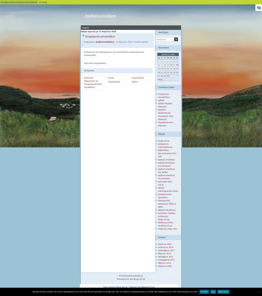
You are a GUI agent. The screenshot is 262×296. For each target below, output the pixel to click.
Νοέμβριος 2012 (165, 256)
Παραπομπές (114, 81)
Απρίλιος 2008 (164, 266)
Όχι (213, 292)
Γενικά (111, 77)
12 (177, 65)
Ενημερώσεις (100, 63)
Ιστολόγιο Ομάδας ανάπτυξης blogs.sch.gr (166, 216)
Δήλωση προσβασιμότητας (142, 287)
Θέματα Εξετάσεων (167, 210)
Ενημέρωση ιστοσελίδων (100, 36)
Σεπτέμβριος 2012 (166, 259)
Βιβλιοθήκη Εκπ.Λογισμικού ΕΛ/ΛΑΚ (167, 153)
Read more (223, 292)
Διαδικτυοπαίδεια (100, 16)
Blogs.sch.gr (139, 279)
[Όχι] (258, 291)
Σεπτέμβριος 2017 (166, 250)
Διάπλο (161, 100)
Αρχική (85, 27)
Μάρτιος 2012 (164, 263)
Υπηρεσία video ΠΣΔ (167, 228)
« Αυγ (159, 79)
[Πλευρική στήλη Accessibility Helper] (258, 7)
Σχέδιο (135, 81)
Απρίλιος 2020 (164, 244)
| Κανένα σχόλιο (140, 42)
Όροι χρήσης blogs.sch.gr (115, 287)
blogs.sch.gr (163, 140)
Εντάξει (204, 292)
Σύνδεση (43, 2)
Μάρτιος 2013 (164, 253)
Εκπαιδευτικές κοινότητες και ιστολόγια (19, 2)
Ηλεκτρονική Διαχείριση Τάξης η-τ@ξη (167, 203)
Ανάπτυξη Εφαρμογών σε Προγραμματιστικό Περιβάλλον (93, 82)
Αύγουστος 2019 (165, 247)
